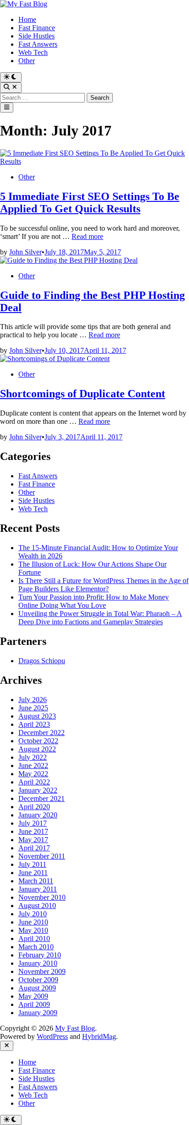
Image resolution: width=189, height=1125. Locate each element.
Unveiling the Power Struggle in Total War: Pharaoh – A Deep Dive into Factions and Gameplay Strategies (100, 618)
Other (26, 61)
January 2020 (37, 815)
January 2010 (37, 963)
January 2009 (37, 1013)
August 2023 (37, 716)
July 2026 (32, 699)
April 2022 (34, 782)
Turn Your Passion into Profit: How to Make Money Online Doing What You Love (93, 601)
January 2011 (37, 889)
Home (27, 19)
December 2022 (41, 732)
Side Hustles (36, 36)
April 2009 (34, 1004)
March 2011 (35, 881)
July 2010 (32, 914)
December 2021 (41, 798)
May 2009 (33, 996)
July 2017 (32, 823)
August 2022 (37, 749)
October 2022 (38, 741)
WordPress (52, 1036)
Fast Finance (36, 28)
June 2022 (33, 765)
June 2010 (33, 922)
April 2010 (34, 938)
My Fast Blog (75, 1028)
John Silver (25, 252)
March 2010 (36, 947)
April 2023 (34, 724)
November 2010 (42, 897)
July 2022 (32, 757)
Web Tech (33, 52)
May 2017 (33, 840)
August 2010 (37, 905)
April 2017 (34, 848)
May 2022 (33, 774)
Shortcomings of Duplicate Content (82, 394)
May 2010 (33, 930)
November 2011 (41, 856)
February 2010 (39, 955)
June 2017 (33, 831)
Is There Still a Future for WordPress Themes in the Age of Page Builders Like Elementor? (103, 585)
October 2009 (38, 980)
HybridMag (99, 1036)
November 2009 (42, 971)
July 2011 (32, 864)
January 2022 (37, 790)
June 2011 (33, 872)
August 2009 (37, 988)
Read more (87, 236)
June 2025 (33, 708)
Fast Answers (37, 44)
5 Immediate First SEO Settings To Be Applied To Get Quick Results (89, 202)
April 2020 (34, 807)
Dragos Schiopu (41, 661)
